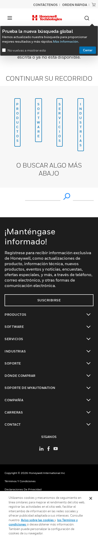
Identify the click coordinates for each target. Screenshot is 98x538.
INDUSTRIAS (80, 124)
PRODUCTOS (17, 122)
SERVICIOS (59, 122)
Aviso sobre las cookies (37, 520)
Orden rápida (74, 5)
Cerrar (87, 50)
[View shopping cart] (94, 5)
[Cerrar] (91, 498)
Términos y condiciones (20, 481)
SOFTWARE (38, 120)
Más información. (66, 41)
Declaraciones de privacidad (23, 489)
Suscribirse (49, 300)
